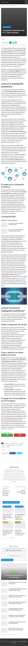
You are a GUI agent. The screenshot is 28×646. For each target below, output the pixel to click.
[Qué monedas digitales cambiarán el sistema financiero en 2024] (4, 603)
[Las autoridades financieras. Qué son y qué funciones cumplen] (4, 590)
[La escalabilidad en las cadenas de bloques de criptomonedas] (20, 509)
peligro (10, 370)
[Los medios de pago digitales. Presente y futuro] (4, 225)
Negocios (5, 522)
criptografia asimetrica (11, 445)
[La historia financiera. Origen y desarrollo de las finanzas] (4, 610)
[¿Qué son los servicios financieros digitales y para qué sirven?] (4, 597)
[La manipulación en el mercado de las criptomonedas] (4, 623)
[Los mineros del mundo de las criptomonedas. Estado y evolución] (4, 231)
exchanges (20, 156)
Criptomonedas (7, 27)
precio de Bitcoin (21, 278)
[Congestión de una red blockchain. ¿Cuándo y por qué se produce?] (4, 617)
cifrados (3, 445)
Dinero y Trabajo (5, 2)
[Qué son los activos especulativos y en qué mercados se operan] (8, 525)
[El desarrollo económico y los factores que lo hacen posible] (4, 630)
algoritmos (7, 443)
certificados (21, 443)
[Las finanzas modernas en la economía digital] (14, 571)
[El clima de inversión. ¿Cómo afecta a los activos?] (4, 584)
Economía (17, 522)
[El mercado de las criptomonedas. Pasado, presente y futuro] (8, 509)
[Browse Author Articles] (14, 462)
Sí (7, 435)
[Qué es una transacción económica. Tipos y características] (20, 525)
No (20, 435)
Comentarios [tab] (15, 546)
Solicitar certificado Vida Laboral (21, 492)
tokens (17, 142)
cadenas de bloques (8, 429)
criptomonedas (19, 445)
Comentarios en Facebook (14, 550)
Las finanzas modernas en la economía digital (14, 576)
